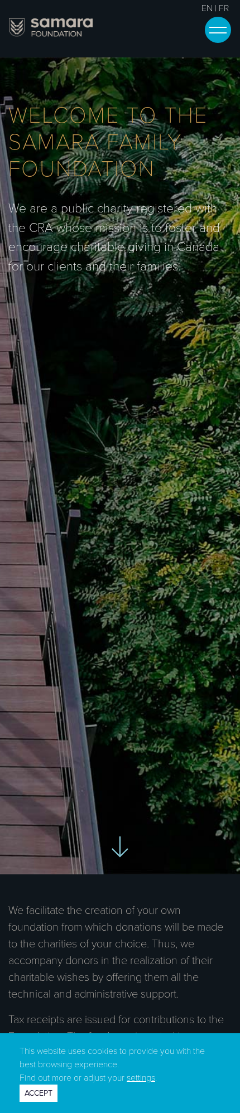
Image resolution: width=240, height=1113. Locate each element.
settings (141, 1077)
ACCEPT (38, 1093)
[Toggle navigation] (218, 30)
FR (224, 8)
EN (207, 8)
